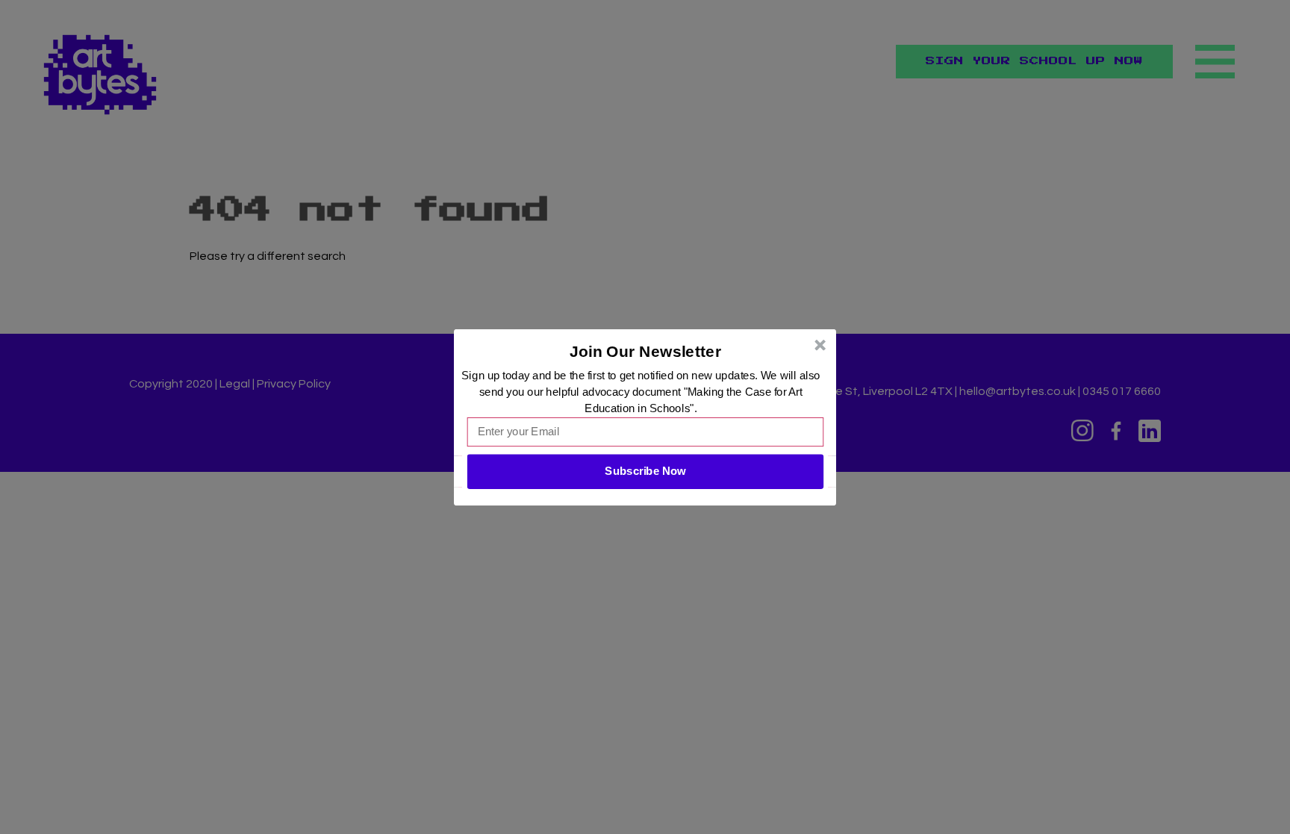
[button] (645, 351)
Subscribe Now (645, 471)
